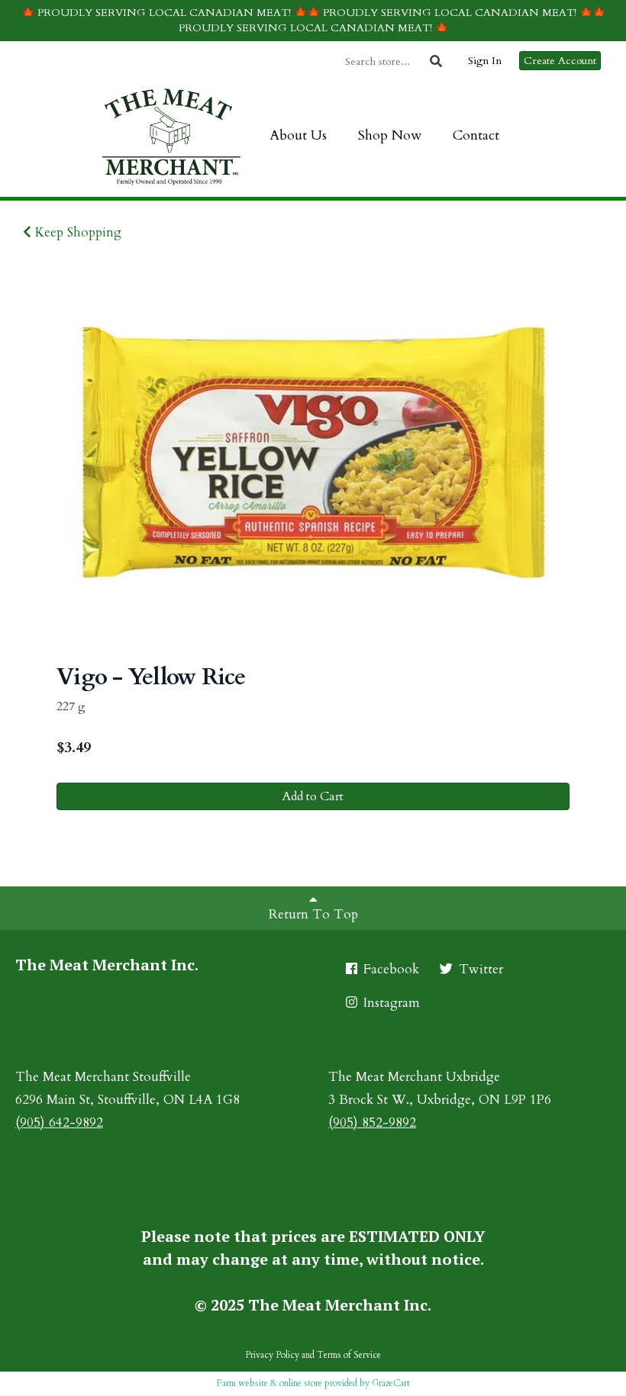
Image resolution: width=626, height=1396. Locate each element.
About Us (298, 135)
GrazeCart (391, 1383)
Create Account (560, 60)
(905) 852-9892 (372, 1122)
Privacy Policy (272, 1355)
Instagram (390, 1003)
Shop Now (389, 135)
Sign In (485, 60)
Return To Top (313, 914)
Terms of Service (349, 1355)
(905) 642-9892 (59, 1122)
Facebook (389, 969)
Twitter (479, 969)
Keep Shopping (76, 232)
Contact (476, 135)
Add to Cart (313, 796)
